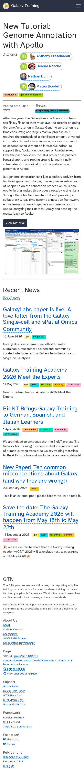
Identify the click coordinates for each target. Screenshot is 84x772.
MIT (5, 722)
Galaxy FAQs (10, 686)
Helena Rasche (48, 66)
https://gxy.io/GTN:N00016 (52, 111)
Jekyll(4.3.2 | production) (17, 726)
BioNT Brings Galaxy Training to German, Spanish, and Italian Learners (40, 415)
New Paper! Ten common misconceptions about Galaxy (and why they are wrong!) (40, 474)
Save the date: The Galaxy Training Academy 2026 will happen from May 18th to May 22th (40, 517)
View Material (15, 223)
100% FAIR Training (15, 638)
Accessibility (10, 634)
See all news (11, 297)
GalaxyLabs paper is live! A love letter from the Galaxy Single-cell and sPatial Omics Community (40, 319)
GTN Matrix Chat (13, 700)
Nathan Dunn (39, 76)
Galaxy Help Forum (14, 691)
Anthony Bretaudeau (53, 56)
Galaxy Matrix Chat (14, 704)
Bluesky (10, 744)
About (6, 625)
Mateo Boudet (48, 87)
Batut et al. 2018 (13, 761)
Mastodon (12, 739)
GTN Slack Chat (12, 695)
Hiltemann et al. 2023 (16, 757)
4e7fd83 (18, 717)
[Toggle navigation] (78, 6)
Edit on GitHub (15, 669)
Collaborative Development (19, 643)
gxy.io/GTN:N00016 (26, 656)
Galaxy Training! (25, 6)
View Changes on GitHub (21, 673)
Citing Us (8, 766)
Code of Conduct (13, 629)
